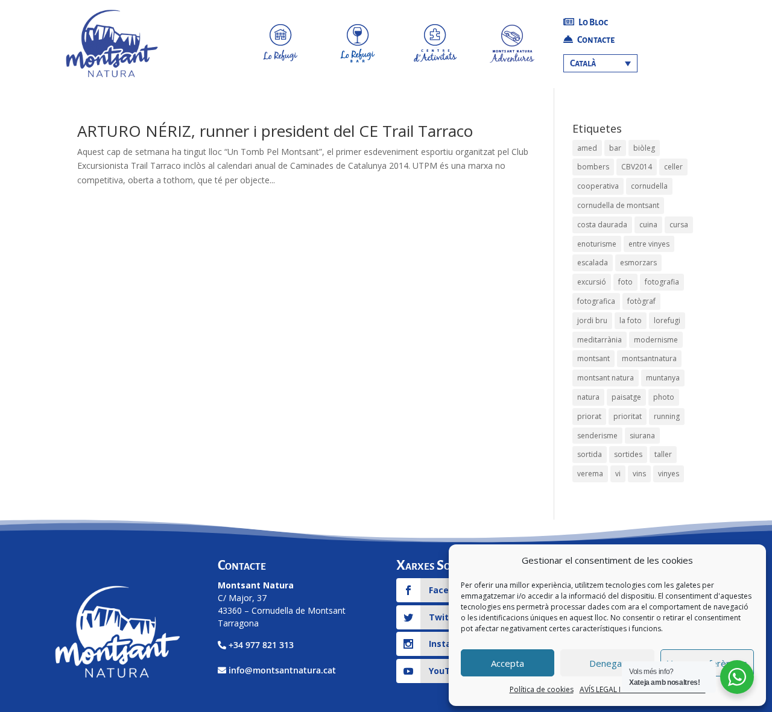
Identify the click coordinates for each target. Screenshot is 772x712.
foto (625, 282)
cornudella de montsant (618, 205)
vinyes (668, 473)
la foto (630, 320)
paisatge (626, 397)
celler (673, 167)
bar (615, 148)
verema (590, 473)
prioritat (627, 416)
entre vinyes (648, 244)
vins (639, 473)
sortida (589, 454)
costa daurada (602, 224)
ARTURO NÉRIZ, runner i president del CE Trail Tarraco (275, 131)
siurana (642, 435)
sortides (628, 454)
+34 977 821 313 (261, 645)
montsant (593, 358)
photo (663, 397)
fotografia (662, 282)
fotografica (596, 301)
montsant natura (605, 378)
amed (587, 148)
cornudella (649, 186)
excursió (591, 282)
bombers (593, 167)
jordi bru (592, 320)
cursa (678, 224)
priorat (589, 416)
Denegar (607, 663)
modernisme (656, 340)
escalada (592, 262)
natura (588, 397)
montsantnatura (649, 358)
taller (663, 454)
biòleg (644, 148)
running (667, 416)
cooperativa (598, 186)
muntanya (663, 378)
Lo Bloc (592, 22)
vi (618, 473)
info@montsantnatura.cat (282, 670)
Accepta (507, 663)
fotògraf (641, 301)
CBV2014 (636, 167)
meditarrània (599, 340)
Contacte (595, 40)
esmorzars (638, 262)
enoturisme (596, 244)
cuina (648, 224)
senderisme (597, 435)
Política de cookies (542, 689)
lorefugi (667, 320)
